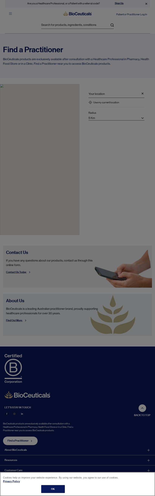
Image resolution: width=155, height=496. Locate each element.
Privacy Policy (11, 481)
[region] (77, 484)
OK (53, 489)
